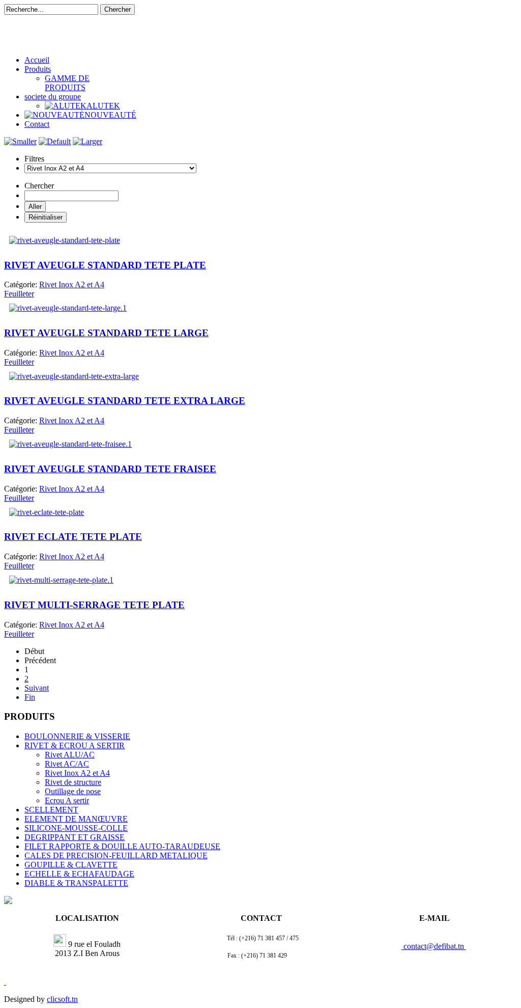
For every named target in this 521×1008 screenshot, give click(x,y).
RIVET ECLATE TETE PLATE (73, 536)
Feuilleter (19, 293)
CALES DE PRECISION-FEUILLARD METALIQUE (116, 855)
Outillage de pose (73, 791)
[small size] (20, 141)
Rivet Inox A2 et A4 (77, 773)
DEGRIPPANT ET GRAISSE (74, 837)
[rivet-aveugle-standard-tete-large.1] (68, 308)
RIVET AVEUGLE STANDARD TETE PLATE (105, 265)
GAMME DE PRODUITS (67, 83)
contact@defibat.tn (433, 946)
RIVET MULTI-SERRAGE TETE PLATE (94, 605)
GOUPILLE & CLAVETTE (71, 864)
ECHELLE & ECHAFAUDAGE (79, 873)
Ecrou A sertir (67, 800)
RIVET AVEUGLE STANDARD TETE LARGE (106, 333)
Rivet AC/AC (67, 763)
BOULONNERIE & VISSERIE (77, 736)
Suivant (36, 688)
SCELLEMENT (51, 809)
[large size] (87, 141)
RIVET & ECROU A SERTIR (74, 745)
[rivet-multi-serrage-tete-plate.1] (61, 580)
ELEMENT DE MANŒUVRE (76, 818)
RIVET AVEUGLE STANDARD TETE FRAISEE (110, 469)
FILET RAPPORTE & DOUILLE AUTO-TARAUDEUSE (122, 846)
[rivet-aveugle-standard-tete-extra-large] (74, 376)
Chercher (117, 9)
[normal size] (55, 141)
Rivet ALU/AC (70, 754)
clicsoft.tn (62, 999)
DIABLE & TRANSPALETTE (76, 883)
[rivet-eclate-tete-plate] (46, 512)
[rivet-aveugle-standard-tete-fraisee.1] (70, 444)
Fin (29, 697)
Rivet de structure (73, 782)
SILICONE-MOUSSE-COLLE (76, 828)
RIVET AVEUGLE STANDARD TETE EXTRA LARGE (124, 400)
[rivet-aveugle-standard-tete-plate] (64, 240)
